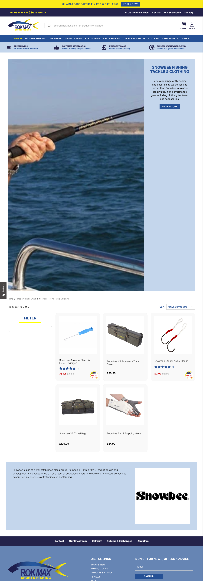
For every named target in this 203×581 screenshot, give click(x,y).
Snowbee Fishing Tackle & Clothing (54, 299)
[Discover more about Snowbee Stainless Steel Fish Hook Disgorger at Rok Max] (78, 335)
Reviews (96, 576)
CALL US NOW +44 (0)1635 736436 (27, 12)
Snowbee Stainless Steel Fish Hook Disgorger (75, 361)
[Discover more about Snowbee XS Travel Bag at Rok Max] (78, 406)
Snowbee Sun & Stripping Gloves (125, 433)
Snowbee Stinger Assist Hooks (171, 361)
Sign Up (149, 576)
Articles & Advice (101, 572)
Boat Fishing (92, 38)
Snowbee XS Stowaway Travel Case (123, 363)
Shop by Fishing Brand (26, 299)
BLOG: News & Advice (136, 12)
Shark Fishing (73, 38)
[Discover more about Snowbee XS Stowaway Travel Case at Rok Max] (125, 335)
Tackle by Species (134, 38)
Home (10, 299)
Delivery (188, 12)
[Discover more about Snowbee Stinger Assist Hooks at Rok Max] (173, 335)
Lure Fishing (55, 38)
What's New (98, 564)
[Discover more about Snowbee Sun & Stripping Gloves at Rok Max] (125, 406)
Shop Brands (170, 38)
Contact (156, 12)
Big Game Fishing (35, 38)
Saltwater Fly (112, 38)
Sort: (162, 306)
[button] (69, 368)
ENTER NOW (130, 4)
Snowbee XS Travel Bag (72, 433)
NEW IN (18, 38)
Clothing (153, 38)
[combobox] (113, 25)
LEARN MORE (169, 106)
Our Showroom (172, 12)
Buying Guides (99, 568)
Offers (185, 38)
